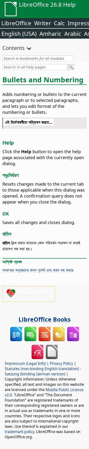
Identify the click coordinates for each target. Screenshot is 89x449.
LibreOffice (16, 23)
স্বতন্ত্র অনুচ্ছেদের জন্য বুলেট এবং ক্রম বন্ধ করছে (37, 270)
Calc (59, 23)
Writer (42, 23)
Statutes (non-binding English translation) (42, 368)
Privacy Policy (61, 363)
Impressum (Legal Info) (25, 363)
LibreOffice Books (44, 319)
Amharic (50, 33)
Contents (13, 47)
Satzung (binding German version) (35, 373)
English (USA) (19, 33)
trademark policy (19, 431)
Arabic (72, 33)
